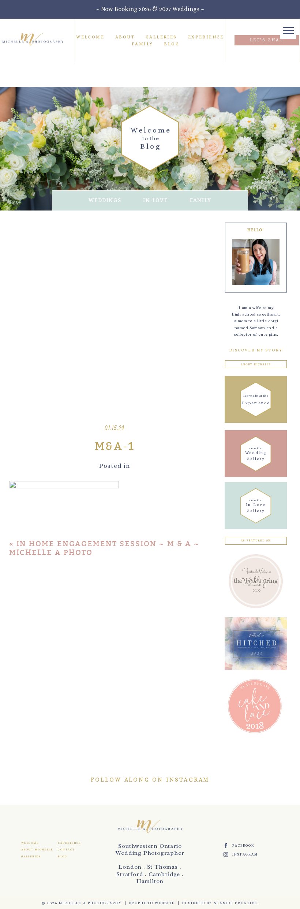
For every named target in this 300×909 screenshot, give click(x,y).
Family (142, 43)
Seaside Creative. (236, 903)
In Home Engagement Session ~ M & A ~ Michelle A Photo (104, 548)
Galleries (161, 37)
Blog (171, 43)
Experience (206, 37)
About (125, 37)
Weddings (105, 200)
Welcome (90, 37)
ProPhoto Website (152, 903)
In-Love (155, 200)
